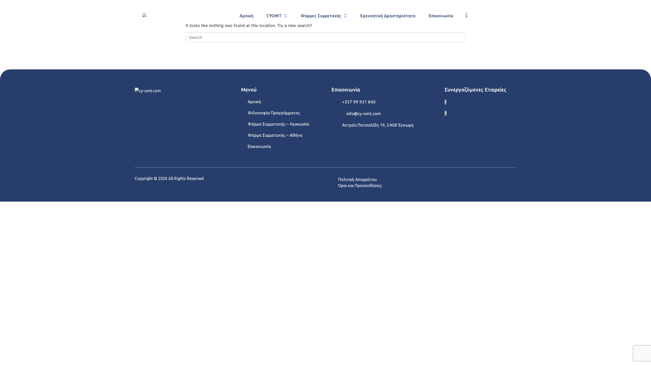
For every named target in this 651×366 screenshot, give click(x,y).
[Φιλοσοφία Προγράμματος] (243, 112)
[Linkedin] (159, 105)
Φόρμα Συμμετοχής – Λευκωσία (278, 123)
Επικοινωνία (259, 146)
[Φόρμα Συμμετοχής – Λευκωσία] (243, 123)
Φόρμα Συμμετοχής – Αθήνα (275, 135)
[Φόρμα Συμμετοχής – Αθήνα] (243, 134)
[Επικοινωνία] (243, 145)
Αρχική (254, 101)
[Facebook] (141, 105)
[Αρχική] (243, 101)
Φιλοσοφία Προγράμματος (274, 112)
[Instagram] (176, 105)
